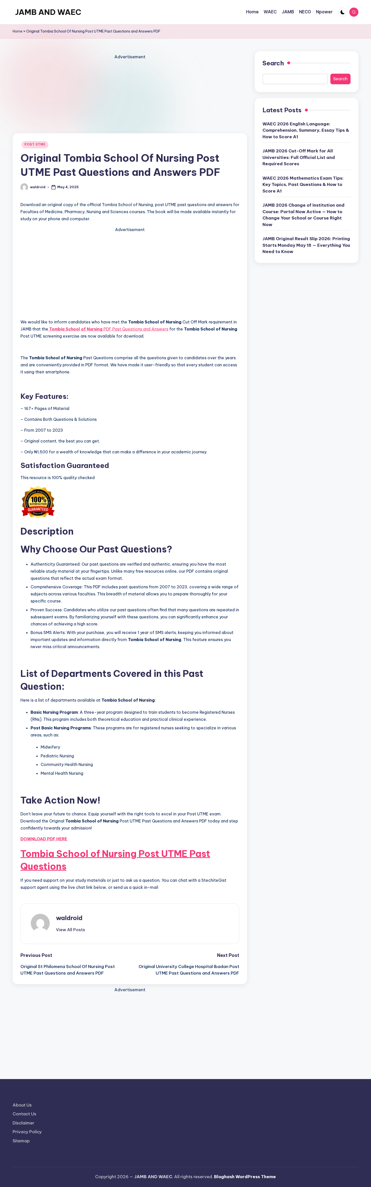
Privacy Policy (27, 1132)
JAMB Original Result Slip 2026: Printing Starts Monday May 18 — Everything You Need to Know (306, 245)
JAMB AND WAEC (48, 12)
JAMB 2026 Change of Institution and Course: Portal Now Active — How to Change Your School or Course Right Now (303, 214)
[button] (70, 929)
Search (273, 63)
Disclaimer (23, 1123)
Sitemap (21, 1141)
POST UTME (34, 144)
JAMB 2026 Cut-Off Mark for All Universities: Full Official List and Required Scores (298, 157)
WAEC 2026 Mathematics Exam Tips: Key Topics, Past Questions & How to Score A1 (302, 184)
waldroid (69, 918)
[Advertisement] (130, 96)
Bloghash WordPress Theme (245, 1176)
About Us (22, 1105)
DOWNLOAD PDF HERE (43, 838)
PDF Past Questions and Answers (108, 329)
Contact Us (24, 1114)
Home (17, 31)
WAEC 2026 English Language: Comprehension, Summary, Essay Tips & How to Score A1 (305, 130)
